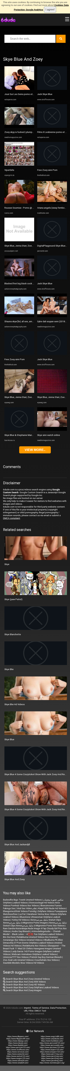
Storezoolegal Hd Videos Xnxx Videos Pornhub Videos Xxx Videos (31, 904)
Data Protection (58, 1007)
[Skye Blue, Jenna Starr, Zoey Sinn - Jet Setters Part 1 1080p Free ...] (19, 240)
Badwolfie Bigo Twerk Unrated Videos (22, 899)
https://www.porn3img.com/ (52, 1058)
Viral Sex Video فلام (26, 908)
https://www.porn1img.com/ (52, 1054)
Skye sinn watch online (48, 435)
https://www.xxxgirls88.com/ (52, 1036)
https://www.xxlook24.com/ (18, 1063)
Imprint (27, 1007)
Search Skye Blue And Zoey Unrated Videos (27, 978)
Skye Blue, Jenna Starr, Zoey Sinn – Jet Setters (28, 397)
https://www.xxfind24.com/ (18, 1061)
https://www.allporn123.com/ (52, 1050)
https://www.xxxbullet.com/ (18, 1054)
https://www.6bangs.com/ (18, 1041)
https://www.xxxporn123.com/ (18, 1058)
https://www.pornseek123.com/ (52, 1043)
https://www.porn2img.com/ (52, 1056)
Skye (6, 564)
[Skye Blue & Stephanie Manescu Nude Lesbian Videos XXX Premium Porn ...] (19, 430)
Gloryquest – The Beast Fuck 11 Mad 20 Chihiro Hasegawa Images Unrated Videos (34, 948)
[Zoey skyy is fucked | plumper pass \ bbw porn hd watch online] (19, 127)
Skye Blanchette (12, 634)
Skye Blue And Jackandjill (17, 844)
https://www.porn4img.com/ (52, 1061)
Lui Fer (22, 914)
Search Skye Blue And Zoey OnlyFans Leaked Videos (32, 987)
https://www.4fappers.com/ (18, 1036)
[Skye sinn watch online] (52, 430)
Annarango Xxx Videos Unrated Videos (22, 939)
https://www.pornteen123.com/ (52, 1047)
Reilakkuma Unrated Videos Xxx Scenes (37, 937)
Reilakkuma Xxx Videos (34, 945)
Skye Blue (9, 739)
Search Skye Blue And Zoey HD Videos (25, 984)
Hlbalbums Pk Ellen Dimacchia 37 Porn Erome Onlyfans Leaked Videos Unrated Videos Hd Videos (33, 942)
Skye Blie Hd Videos (14, 704)
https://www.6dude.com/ (18, 1043)
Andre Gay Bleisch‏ (21, 931)
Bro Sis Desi (9, 937)
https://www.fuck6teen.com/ (52, 1041)
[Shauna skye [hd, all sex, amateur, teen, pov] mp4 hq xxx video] (19, 316)
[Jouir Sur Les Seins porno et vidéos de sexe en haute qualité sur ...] (19, 89)
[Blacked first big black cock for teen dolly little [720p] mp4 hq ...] (19, 278)
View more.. (35, 450)
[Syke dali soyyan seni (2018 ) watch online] (52, 316)
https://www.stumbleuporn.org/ (52, 1063)
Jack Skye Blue (44, 94)
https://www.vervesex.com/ (18, 1052)
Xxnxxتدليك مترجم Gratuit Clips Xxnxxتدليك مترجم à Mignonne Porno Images (32, 921)
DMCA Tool (40, 1010)
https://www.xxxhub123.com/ (18, 1056)
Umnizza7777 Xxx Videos (15, 957)
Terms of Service (40, 1007)
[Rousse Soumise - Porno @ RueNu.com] (19, 202)
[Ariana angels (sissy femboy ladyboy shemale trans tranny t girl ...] (52, 202)
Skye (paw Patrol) (13, 599)
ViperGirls (9, 170)
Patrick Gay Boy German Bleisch (46, 957)
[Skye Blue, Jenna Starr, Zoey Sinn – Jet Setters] (19, 392)
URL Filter (28, 1010)
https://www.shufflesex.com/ (17, 1050)
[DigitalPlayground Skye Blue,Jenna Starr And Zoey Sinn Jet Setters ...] (52, 240)
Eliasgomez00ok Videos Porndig (19, 911)
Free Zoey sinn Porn (14, 359)
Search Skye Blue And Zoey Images (23, 990)
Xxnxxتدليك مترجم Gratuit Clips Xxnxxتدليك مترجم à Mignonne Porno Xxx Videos (35, 924)
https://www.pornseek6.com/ (52, 1045)
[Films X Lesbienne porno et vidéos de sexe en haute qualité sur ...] (52, 127)
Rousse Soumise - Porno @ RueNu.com (24, 207)
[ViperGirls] (19, 164)
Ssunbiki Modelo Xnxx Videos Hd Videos (23, 962)
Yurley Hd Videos (20, 919)
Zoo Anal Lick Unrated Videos (18, 960)
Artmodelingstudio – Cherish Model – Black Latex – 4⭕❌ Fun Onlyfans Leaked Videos (33, 933)
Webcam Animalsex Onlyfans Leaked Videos (34, 954)
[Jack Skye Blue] (52, 89)
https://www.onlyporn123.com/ (52, 1052)
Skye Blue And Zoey (14, 879)
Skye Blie (9, 669)
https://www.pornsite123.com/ (18, 1047)
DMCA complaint (11, 518)
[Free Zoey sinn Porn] (19, 354)
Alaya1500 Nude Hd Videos (52, 908)
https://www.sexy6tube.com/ (52, 1039)
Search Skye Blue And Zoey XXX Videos (25, 981)
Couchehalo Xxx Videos (47, 960)
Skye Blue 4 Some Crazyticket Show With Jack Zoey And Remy (36, 774)
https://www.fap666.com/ (18, 1045)
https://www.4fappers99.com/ (18, 1039)
